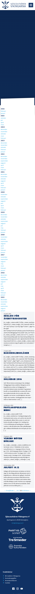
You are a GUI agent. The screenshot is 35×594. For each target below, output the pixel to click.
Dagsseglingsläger (16, 353)
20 (24, 490)
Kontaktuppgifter (10, 578)
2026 (2, 109)
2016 (2, 273)
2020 (2, 192)
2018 (2, 235)
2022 (2, 154)
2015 (2, 297)
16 (17, 490)
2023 (2, 140)
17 (19, 490)
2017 (2, 255)
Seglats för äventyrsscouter (15, 317)
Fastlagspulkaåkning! (15, 409)
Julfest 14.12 (11, 467)
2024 (2, 127)
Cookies (7, 583)
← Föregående (8, 490)
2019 (2, 212)
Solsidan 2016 (13, 379)
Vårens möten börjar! (13, 440)
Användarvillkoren (11, 580)
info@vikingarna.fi (17, 523)
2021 (2, 172)
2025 (2, 116)
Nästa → (28, 490)
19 (22, 490)
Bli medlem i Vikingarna (12, 576)
